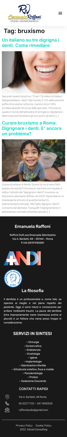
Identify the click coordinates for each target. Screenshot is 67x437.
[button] (60, 13)
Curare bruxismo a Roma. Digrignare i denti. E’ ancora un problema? (32, 128)
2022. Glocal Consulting (33, 429)
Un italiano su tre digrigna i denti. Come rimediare (30, 42)
